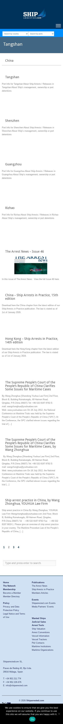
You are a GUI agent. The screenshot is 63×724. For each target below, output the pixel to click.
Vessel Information (40, 636)
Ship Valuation (38, 629)
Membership (9, 589)
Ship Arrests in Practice (43, 589)
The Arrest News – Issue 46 (24, 251)
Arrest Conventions (41, 632)
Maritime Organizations (42, 650)
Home (6, 582)
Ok (32, 719)
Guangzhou (13, 164)
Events (35, 600)
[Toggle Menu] (58, 25)
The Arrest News (39, 586)
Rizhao (10, 208)
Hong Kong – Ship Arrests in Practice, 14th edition (31, 340)
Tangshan (12, 77)
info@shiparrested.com (16, 685)
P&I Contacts (38, 643)
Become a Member (12, 593)
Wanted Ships (39, 618)
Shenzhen (12, 121)
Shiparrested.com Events (44, 603)
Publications (38, 582)
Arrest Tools (38, 625)
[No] (59, 713)
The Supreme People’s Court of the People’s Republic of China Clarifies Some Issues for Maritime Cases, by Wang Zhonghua (30, 445)
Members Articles (40, 593)
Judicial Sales (39, 622)
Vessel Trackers (39, 639)
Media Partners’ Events (43, 606)
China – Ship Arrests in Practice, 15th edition (31, 296)
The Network (9, 586)
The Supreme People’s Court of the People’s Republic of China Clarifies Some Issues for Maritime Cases (30, 385)
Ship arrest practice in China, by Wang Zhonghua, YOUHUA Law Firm (32, 501)
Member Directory (11, 596)
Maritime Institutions (41, 646)
